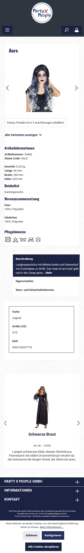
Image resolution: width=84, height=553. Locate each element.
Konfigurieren (53, 535)
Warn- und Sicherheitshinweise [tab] (35, 289)
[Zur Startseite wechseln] (42, 13)
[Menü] (7, 30)
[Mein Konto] (77, 30)
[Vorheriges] (8, 88)
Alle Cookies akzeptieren (43, 546)
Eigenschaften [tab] (24, 281)
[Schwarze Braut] (42, 407)
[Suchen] (66, 30)
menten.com (65, 516)
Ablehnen (31, 535)
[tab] (48, 265)
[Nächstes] (76, 88)
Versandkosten (50, 511)
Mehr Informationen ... (52, 527)
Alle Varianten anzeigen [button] (21, 135)
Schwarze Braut (42, 434)
